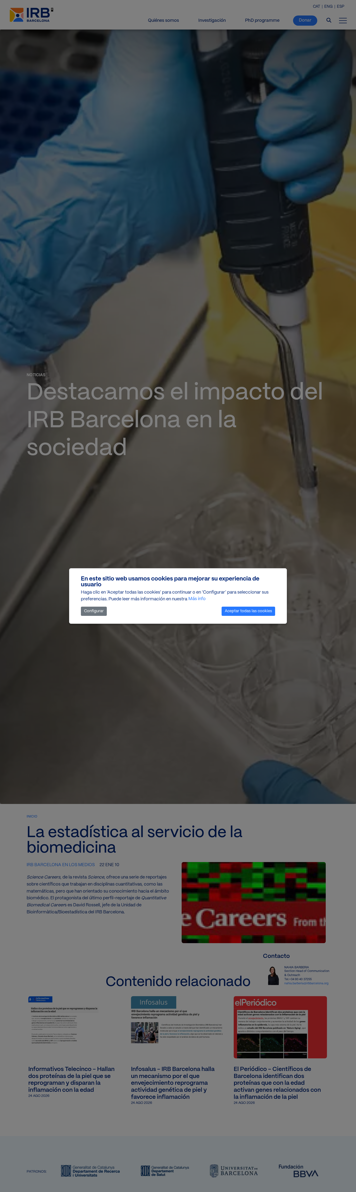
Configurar (94, 611)
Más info (197, 599)
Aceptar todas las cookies (248, 611)
